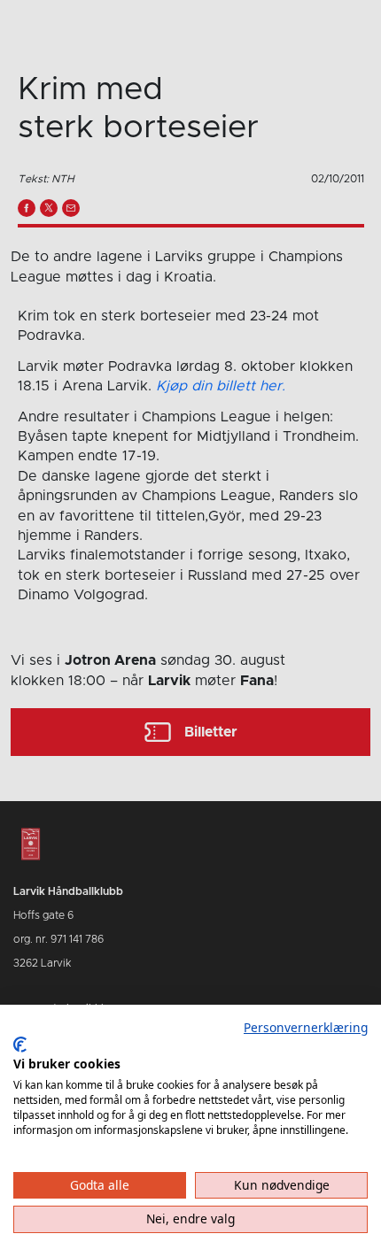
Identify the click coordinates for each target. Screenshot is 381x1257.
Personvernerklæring (306, 1027)
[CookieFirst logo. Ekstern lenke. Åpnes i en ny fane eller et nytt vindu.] (20, 1045)
